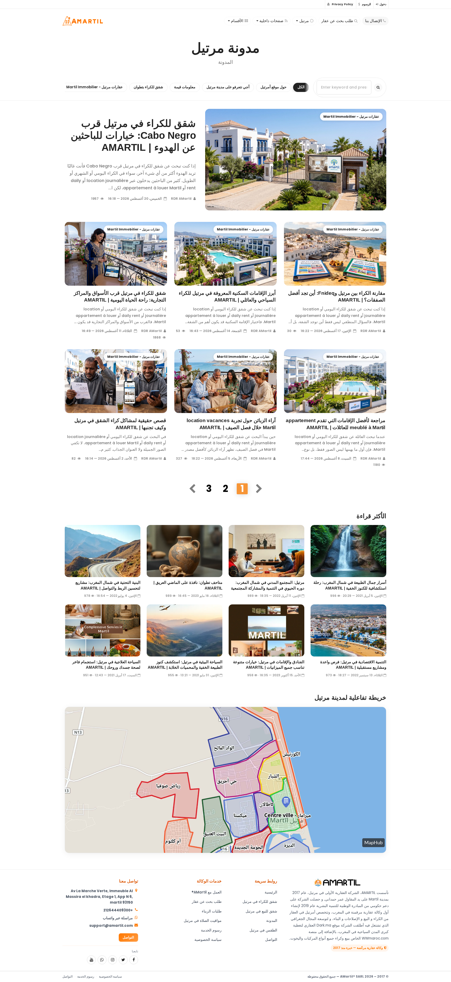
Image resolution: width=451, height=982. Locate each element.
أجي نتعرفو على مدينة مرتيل (228, 87)
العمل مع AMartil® (207, 892)
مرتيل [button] (304, 20)
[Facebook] (133, 959)
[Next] (192, 488)
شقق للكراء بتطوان (148, 87)
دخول (382, 4)
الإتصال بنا (373, 20)
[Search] (378, 87)
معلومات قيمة (184, 87)
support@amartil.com (111, 925)
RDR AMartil (181, 198)
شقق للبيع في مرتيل (261, 911)
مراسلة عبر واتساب (118, 918)
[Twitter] (123, 959)
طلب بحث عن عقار (337, 20)
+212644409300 (118, 910)
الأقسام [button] (237, 20)
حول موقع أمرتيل (273, 87)
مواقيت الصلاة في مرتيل (203, 920)
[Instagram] (112, 959)
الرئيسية (271, 892)
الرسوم (366, 4)
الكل (301, 87)
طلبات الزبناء (212, 911)
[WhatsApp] (102, 959)
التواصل (271, 939)
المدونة (271, 920)
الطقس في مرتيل (263, 930)
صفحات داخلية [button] (271, 20)
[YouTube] (91, 959)
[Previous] (258, 488)
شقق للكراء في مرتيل (259, 901)
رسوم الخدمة (211, 930)
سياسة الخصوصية (208, 939)
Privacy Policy (342, 4)
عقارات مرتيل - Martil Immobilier (94, 87)
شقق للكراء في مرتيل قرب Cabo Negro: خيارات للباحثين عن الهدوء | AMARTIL (133, 135)
